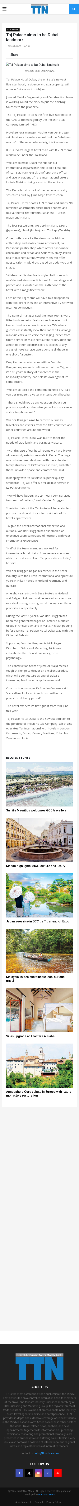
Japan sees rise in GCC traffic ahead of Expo (37, 921)
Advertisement (23, 1502)
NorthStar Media (46, 1494)
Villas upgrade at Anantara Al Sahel (30, 1036)
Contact (39, 1502)
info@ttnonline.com (47, 1453)
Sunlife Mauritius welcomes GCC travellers (36, 810)
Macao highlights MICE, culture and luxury (35, 866)
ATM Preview (12, 30)
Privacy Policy (53, 1502)
